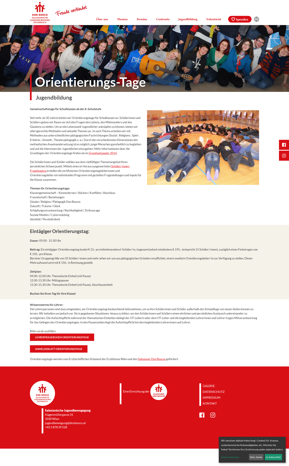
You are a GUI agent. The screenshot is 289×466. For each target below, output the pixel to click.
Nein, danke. (256, 457)
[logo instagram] (283, 155)
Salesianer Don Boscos (151, 359)
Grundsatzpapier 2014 (103, 153)
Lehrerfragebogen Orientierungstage (62, 337)
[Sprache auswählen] (256, 19)
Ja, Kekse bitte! (273, 457)
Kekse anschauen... (230, 457)
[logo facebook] (283, 144)
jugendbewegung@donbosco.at (65, 423)
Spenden (242, 19)
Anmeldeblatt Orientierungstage (58, 348)
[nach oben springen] (144, 373)
